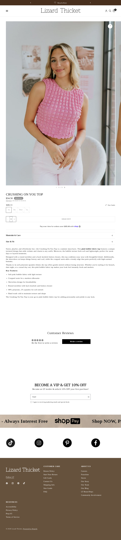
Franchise (85, 474)
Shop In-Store (62, 3)
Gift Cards (47, 478)
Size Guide (47, 488)
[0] (113, 10)
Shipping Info (49, 485)
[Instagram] (14, 483)
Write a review (76, 342)
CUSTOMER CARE (51, 466)
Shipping (9, 201)
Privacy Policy (12, 510)
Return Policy (49, 471)
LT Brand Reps (87, 492)
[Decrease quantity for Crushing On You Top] (8, 219)
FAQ (45, 492)
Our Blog (85, 488)
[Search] (110, 10)
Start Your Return (50, 474)
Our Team (85, 485)
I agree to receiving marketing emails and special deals (51, 402)
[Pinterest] (20, 483)
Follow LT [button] (10, 477)
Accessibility (11, 507)
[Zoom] (110, 26)
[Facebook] (8, 483)
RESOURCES (11, 502)
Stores (83, 478)
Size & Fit (10, 242)
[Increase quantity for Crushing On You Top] (14, 219)
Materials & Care (13, 235)
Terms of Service (13, 517)
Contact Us (47, 481)
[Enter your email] (88, 397)
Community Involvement (91, 495)
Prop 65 (9, 514)
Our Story (85, 481)
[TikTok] (25, 483)
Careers (84, 471)
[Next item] (65, 187)
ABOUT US (86, 466)
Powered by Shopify (30, 529)
